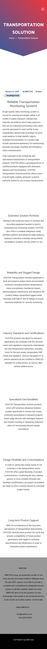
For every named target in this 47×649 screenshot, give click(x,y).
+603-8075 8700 (25, 618)
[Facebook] (19, 644)
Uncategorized (12, 95)
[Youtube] (28, 644)
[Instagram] (23, 644)
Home (11, 38)
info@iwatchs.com (24, 614)
